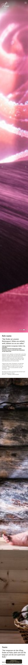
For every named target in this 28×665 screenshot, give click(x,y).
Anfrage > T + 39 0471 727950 (13, 661)
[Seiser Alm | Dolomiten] (5, 5)
